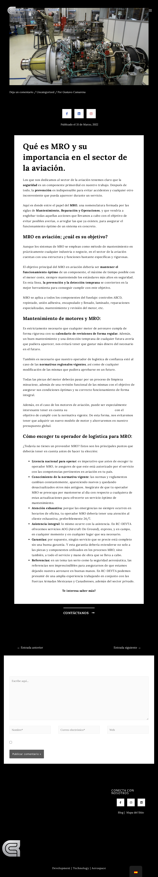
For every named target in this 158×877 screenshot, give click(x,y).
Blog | (121, 812)
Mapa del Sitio (135, 812)
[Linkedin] (79, 113)
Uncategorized (45, 92)
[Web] (128, 730)
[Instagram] (91, 113)
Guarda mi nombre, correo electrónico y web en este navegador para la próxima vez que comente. (74, 742)
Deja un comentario (21, 92)
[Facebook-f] (66, 113)
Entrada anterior (30, 647)
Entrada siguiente (127, 647)
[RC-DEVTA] (11, 10)
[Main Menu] (150, 10)
